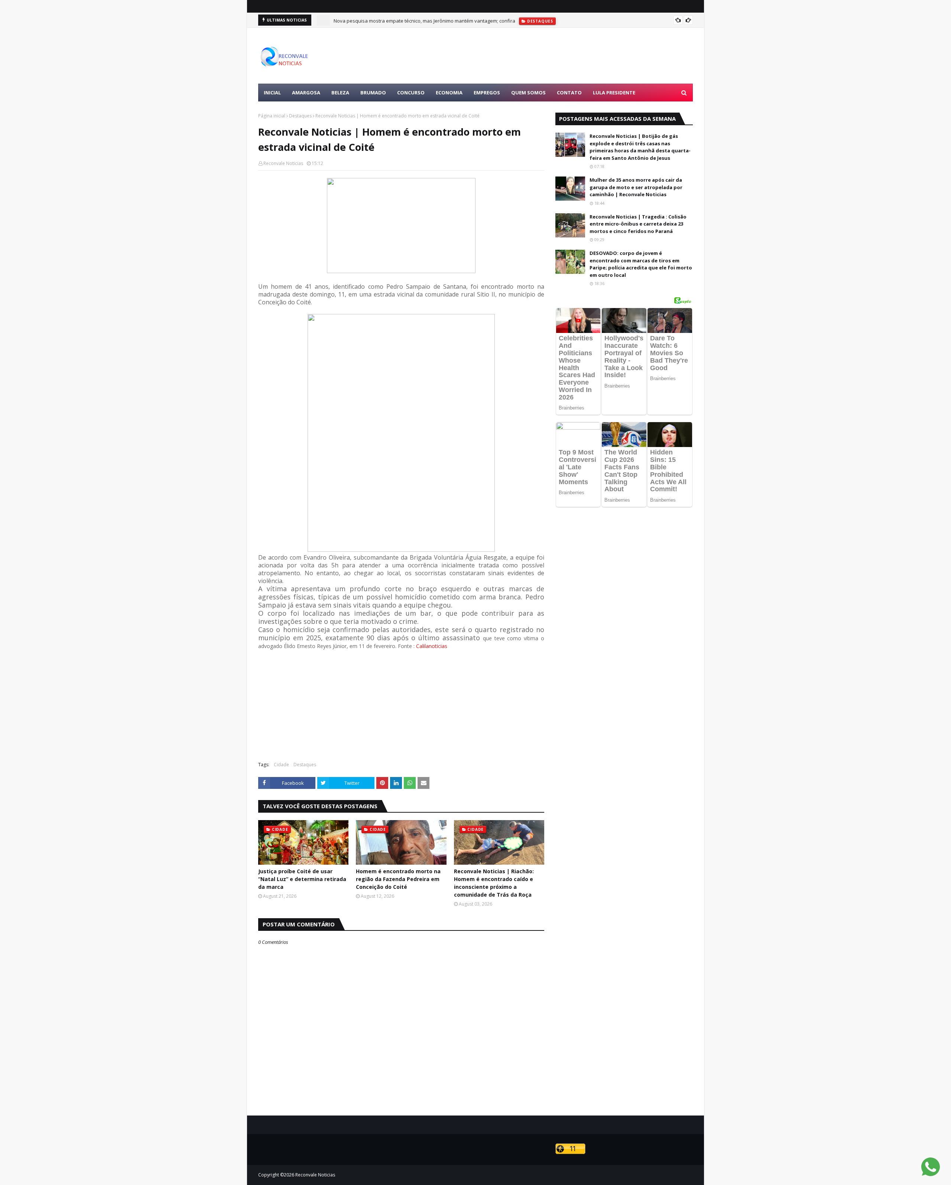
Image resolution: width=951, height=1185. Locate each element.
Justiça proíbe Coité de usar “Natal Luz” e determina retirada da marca (302, 879)
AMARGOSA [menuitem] (306, 92)
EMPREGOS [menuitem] (487, 92)
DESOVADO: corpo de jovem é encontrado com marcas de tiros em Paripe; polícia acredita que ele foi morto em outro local (641, 264)
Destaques (300, 116)
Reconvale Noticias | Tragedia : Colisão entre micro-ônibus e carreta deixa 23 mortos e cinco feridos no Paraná (638, 223)
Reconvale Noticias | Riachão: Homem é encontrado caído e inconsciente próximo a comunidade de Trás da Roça (494, 883)
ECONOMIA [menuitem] (449, 92)
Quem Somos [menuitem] (528, 92)
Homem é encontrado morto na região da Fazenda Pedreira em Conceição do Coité (398, 879)
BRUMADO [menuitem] (373, 92)
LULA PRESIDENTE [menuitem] (614, 92)
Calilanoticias (431, 646)
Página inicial (271, 116)
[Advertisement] (557, 55)
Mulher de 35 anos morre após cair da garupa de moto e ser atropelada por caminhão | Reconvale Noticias (636, 187)
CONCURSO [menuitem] (411, 92)
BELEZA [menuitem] (340, 92)
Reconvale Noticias (283, 163)
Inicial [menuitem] (272, 92)
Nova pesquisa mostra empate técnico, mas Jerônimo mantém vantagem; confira (424, 20)
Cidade (281, 764)
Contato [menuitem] (569, 92)
